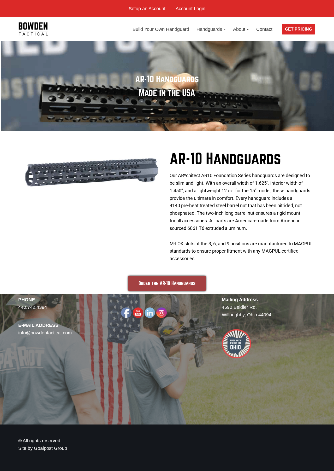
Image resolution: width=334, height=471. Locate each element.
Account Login (190, 8)
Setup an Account (147, 8)
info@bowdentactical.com (45, 332)
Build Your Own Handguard (161, 29)
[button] (224, 29)
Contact (264, 29)
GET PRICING (298, 29)
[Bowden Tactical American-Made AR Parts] (34, 29)
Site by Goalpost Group (42, 448)
